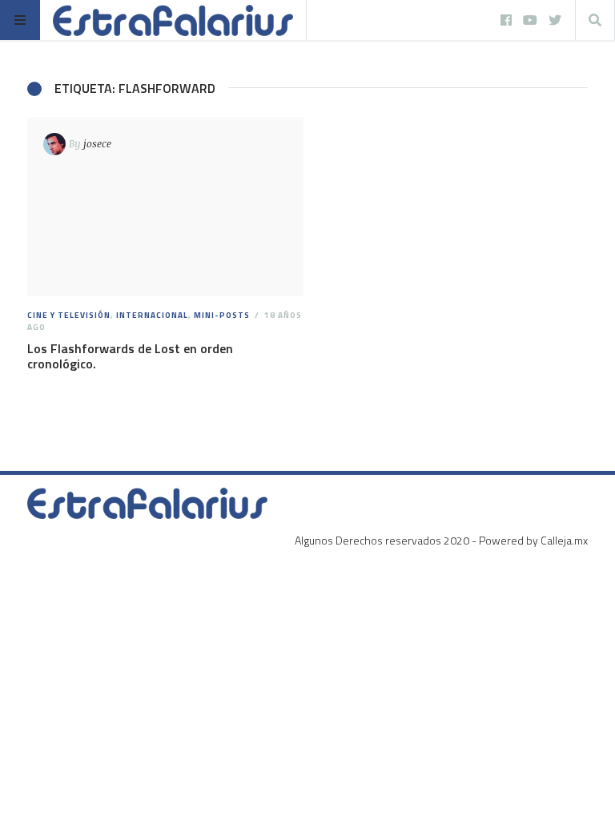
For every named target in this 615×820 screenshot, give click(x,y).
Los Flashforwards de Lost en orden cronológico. (130, 356)
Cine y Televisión (69, 315)
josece (97, 143)
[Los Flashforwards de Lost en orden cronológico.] (166, 207)
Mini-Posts (222, 315)
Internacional (152, 315)
